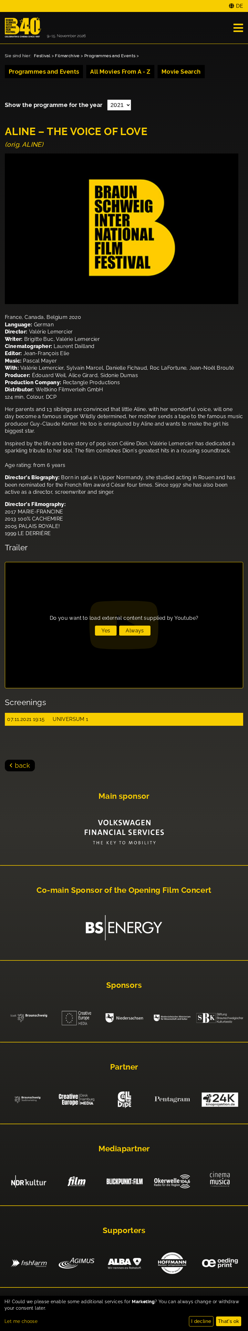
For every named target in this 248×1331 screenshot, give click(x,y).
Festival (42, 55)
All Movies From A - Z (120, 71)
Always (135, 631)
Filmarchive (67, 55)
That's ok (228, 1321)
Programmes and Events (109, 55)
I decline (201, 1321)
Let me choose (21, 1321)
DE (239, 6)
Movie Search (181, 71)
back (22, 765)
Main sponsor (124, 796)
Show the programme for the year (54, 104)
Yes (105, 631)
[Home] (45, 28)
